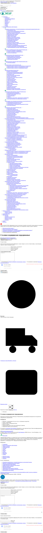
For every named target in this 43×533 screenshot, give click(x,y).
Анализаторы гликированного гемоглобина (17, 186)
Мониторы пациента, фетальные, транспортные (16, 33)
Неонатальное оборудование (12, 34)
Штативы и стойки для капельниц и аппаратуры (16, 89)
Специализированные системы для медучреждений (17, 47)
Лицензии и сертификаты (10, 18)
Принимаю (2, 483)
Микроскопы (9, 85)
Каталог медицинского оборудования (10, 26)
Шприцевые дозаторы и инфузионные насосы (16, 43)
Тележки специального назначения (16, 168)
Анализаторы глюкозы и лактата (15, 187)
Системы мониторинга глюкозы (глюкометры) (18, 188)
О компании (5, 16)
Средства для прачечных (12, 52)
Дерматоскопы (10, 83)
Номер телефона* (14, 249)
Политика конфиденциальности (6, 472)
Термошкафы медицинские (12, 40)
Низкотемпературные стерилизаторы (14, 57)
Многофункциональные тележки (15, 164)
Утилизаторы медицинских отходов (14, 103)
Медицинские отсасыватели (12, 44)
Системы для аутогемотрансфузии (13, 32)
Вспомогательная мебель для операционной (15, 46)
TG (16, 409)
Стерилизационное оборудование (11, 55)
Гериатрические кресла (11, 79)
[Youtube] (1, 224)
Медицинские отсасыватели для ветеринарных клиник (17, 117)
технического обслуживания (11, 428)
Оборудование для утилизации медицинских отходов (15, 101)
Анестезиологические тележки (15, 163)
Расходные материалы (11, 105)
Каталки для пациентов (11, 76)
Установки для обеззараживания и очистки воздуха (17, 45)
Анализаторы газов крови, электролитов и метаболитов (18, 97)
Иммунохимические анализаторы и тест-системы (18, 185)
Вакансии (7, 22)
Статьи (6, 24)
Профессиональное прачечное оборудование (13, 61)
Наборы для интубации (11, 36)
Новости (6, 23)
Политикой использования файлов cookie (23, 480)
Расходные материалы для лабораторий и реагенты (17, 98)
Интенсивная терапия (11, 108)
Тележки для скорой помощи (14, 166)
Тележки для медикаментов (14, 165)
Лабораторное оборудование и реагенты (12, 91)
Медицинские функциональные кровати (15, 72)
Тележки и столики (11, 78)
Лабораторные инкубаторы (12, 59)
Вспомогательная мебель (12, 114)
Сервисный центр (6, 213)
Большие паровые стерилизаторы (13, 56)
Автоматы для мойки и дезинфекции (14, 50)
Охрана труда (7, 21)
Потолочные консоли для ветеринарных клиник (16, 111)
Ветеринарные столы (11, 115)
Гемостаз (9, 96)
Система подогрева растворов (13, 112)
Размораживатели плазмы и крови (13, 38)
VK (14, 409)
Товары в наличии (6, 210)
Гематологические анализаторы (13, 92)
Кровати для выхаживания (12, 71)
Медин (8, 238)
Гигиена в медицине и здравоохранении (15, 51)
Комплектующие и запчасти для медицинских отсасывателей (19, 65)
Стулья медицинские (13, 175)
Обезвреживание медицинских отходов (14, 102)
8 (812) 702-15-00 (3, 1)
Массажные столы (10, 74)
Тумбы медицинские (11, 80)
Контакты (4, 221)
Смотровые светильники (12, 86)
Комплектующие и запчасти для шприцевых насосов (17, 67)
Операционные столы (11, 30)
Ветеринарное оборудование (10, 107)
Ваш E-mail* (13, 250)
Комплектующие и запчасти (10, 64)
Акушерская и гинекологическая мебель (15, 73)
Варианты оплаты (8, 217)
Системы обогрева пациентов (13, 39)
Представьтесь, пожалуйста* (16, 246)
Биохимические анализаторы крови (14, 93)
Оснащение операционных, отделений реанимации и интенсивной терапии (19, 29)
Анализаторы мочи (11, 95)
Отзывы (6, 25)
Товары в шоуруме (8, 212)
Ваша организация (14, 248)
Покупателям (5, 214)
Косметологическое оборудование (13, 88)
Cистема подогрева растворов (13, 42)
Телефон (12, 521)
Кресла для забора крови (12, 81)
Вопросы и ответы (8, 218)
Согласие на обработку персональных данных (17, 261)
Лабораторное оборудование (12, 109)
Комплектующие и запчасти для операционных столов (17, 66)
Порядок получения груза (10, 216)
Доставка (6, 215)
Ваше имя (13, 520)
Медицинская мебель (9, 70)
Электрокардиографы (11, 41)
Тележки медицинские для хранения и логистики (18, 167)
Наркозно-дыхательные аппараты (13, 37)
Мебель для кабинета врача (12, 84)
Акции (4, 220)
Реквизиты (5, 453)
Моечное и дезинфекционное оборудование (13, 49)
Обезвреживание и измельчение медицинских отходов (17, 104)
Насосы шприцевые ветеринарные (13, 116)
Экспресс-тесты (12, 189)
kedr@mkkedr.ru (22, 432)
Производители (8, 19)
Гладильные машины (11, 62)
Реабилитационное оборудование (13, 75)
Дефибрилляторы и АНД (12, 35)
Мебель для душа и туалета (12, 82)
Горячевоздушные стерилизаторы (13, 58)
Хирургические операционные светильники (15, 31)
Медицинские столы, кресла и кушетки (14, 77)
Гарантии (7, 219)
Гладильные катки (12, 149)
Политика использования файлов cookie (20, 472)
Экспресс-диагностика (11, 94)
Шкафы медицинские (11, 87)
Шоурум (6, 20)
